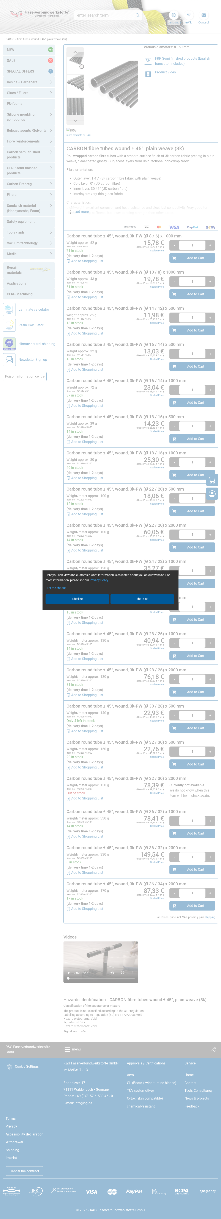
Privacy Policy (99, 580)
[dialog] (110, 609)
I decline (77, 599)
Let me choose (56, 588)
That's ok (142, 599)
